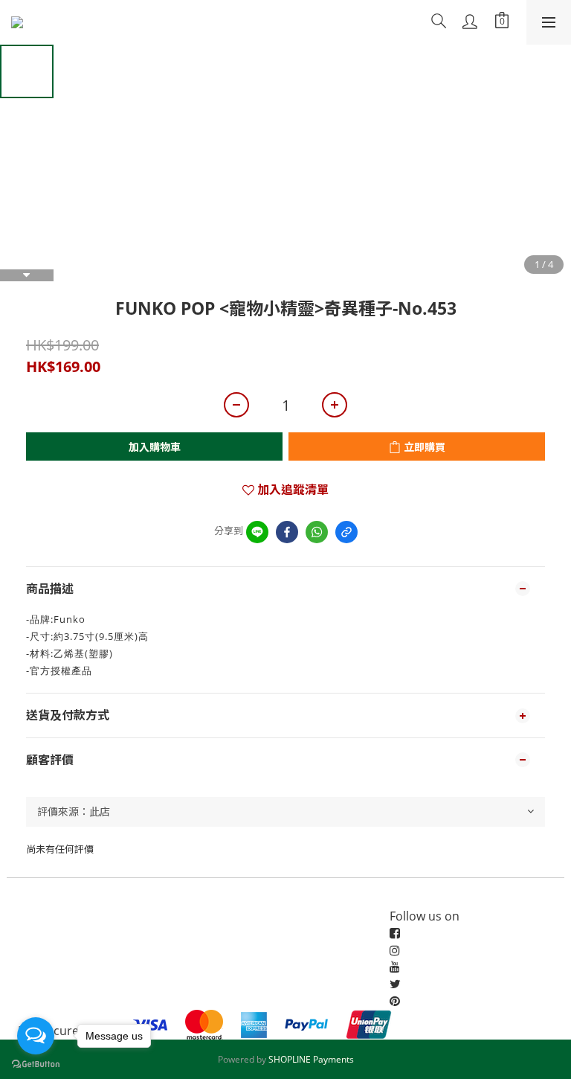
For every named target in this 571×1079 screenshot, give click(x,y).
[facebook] (287, 532)
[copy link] (346, 532)
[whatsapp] (317, 532)
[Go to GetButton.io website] (35, 1064)
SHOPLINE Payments (311, 1059)
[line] (257, 532)
